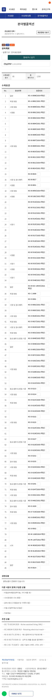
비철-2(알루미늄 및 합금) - (13, 608)
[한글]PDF (15, 64)
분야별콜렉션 (43, 15)
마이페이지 (43, 3)
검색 (39, 3)
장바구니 (49, 3)
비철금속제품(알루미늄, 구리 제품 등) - (18, 592)
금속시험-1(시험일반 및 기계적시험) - (17, 603)
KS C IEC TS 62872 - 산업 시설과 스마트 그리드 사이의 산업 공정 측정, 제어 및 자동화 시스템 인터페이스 (25, 645)
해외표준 (23, 9)
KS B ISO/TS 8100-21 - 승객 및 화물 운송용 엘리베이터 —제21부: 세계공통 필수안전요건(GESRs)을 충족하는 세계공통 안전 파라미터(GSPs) (25, 639)
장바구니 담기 (29, 57)
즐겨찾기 (4, 57)
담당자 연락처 (31, 660)
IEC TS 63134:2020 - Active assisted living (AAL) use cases (25, 624)
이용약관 (20, 660)
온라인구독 (46, 9)
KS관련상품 (26, 15)
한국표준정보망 (13, 3)
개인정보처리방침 (8, 660)
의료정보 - (8, 613)
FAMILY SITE (17, 693)
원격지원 (5, 663)
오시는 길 (42, 660)
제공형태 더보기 (43, 32)
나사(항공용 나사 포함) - (13, 597)
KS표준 (12, 9)
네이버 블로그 (4, 693)
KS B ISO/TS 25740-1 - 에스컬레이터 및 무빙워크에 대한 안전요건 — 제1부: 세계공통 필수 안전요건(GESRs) (25, 634)
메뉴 (4, 9)
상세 (47, 95)
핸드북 (34, 9)
